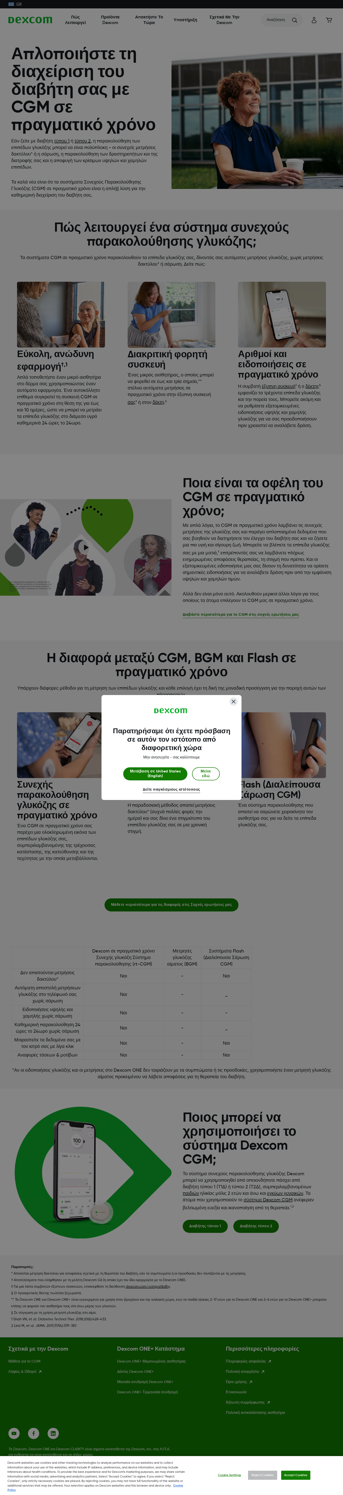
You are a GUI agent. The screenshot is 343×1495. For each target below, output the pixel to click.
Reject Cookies (262, 1475)
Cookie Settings (229, 1475)
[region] (171, 1475)
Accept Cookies (295, 1475)
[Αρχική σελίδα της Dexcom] (170, 711)
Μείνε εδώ (206, 774)
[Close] (233, 701)
